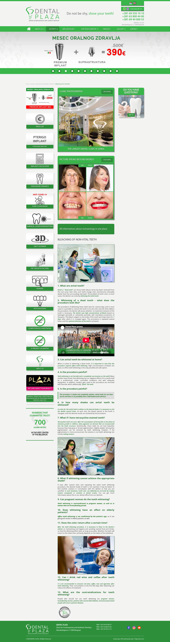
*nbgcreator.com (139, 639)
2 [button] (59, 71)
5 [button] (78, 71)
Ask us (131, 115)
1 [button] (53, 71)
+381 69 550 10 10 (133, 13)
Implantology (69, 29)
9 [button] (104, 71)
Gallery (120, 29)
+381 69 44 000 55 (133, 19)
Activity (52, 29)
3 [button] (66, 71)
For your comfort (89, 29)
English (134, 3)
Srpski (130, 3)
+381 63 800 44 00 (133, 16)
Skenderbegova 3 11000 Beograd (68, 630)
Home (29, 29)
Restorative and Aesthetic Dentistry (45, 84)
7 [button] (91, 71)
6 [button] (85, 71)
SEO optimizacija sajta (127, 639)
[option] (85, 50)
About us (39, 29)
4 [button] (72, 71)
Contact (133, 29)
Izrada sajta (116, 639)
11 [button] (117, 71)
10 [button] (110, 71)
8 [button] (98, 71)
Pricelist (106, 29)
